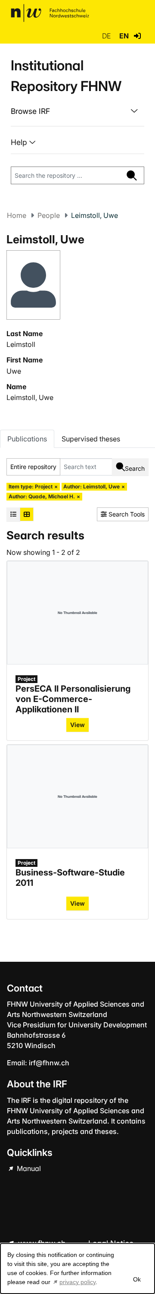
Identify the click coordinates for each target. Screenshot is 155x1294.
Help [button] (20, 142)
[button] (137, 36)
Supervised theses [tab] (91, 438)
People (48, 215)
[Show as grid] (27, 514)
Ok (136, 1279)
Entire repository (33, 466)
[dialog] (77, 1268)
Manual (28, 1168)
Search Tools (126, 514)
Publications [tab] (27, 438)
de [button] (107, 35)
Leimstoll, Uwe (29, 397)
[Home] (50, 13)
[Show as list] (13, 514)
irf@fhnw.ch (49, 1062)
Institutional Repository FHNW (66, 75)
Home (16, 215)
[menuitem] (77, 111)
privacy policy (77, 1281)
